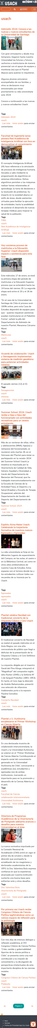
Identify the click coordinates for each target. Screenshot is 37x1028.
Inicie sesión (17, 123)
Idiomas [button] (24, 9)
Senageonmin (7, 390)
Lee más (6, 123)
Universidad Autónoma (12, 800)
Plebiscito (5, 984)
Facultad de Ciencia (10, 794)
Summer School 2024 (11, 505)
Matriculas (6, 334)
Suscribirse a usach (2, 1014)
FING (3, 220)
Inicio (6, 1021)
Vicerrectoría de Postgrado (13, 890)
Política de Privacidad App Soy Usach (17, 1025)
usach (4, 120)
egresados (6, 596)
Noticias (7, 1023)
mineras (5, 396)
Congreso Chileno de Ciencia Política (18, 977)
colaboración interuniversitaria (15, 797)
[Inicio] (8, 3)
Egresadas (6, 593)
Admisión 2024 (8, 117)
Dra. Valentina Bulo (10, 887)
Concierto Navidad (10, 700)
